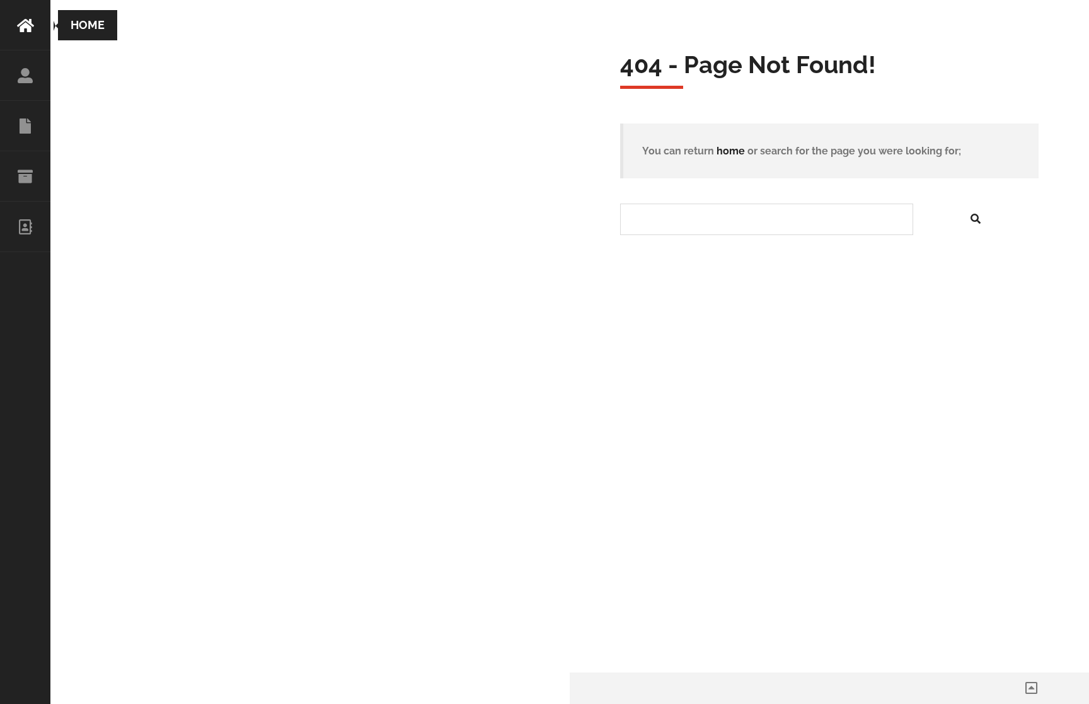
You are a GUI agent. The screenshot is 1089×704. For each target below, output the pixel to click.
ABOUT (25, 75)
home (731, 151)
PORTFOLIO (25, 176)
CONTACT (25, 227)
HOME (25, 25)
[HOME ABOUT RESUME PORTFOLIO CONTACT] (25, 352)
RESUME (25, 126)
